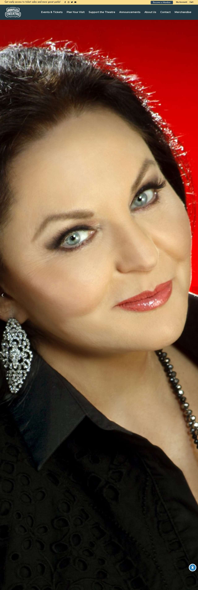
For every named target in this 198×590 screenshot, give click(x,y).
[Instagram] (68, 2)
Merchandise (183, 12)
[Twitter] (72, 2)
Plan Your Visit (76, 12)
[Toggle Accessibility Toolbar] (192, 567)
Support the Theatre (102, 12)
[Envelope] (75, 2)
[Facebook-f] (65, 2)
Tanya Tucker (3, 295)
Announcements (129, 12)
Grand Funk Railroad (195, 295)
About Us (150, 12)
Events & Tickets (52, 12)
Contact (165, 12)
